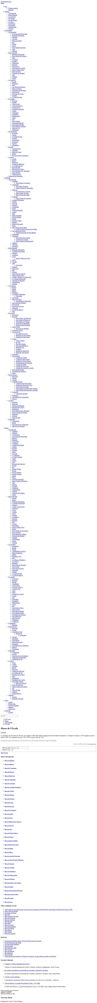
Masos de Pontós (9, 837)
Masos (6, 721)
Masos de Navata (9, 825)
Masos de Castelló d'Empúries (13, 787)
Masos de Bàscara (9, 772)
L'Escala (3, 732)
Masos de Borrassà (10, 776)
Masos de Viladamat (10, 871)
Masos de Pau (8, 829)
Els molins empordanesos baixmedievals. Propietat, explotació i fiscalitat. (26, 970)
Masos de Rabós (9, 848)
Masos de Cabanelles (10, 779)
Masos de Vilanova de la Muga (13, 883)
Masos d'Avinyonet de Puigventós (13, 890)
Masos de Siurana (9, 864)
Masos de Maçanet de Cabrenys (13, 822)
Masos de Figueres (9, 799)
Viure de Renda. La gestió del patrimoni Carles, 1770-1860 (22, 983)
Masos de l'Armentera (10, 768)
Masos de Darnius (9, 795)
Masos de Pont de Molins (11, 841)
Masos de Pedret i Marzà (11, 833)
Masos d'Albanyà (9, 764)
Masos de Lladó (9, 814)
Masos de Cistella (9, 791)
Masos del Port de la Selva (12, 844)
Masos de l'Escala (9, 806)
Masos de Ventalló (9, 867)
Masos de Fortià (9, 802)
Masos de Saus (8, 902)
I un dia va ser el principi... (12, 977)
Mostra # (5, 750)
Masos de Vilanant (9, 879)
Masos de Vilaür (9, 887)
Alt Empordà (8, 722)
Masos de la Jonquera (10, 810)
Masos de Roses (9, 852)
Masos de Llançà (9, 898)
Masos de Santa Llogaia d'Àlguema (14, 860)
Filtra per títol (6, 748)
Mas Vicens (4, 753)
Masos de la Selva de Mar (11, 894)
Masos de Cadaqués (10, 783)
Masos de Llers (9, 818)
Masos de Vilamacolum (11, 875)
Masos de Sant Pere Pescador (12, 856)
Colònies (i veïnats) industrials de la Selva (17, 964)
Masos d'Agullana (9, 760)
